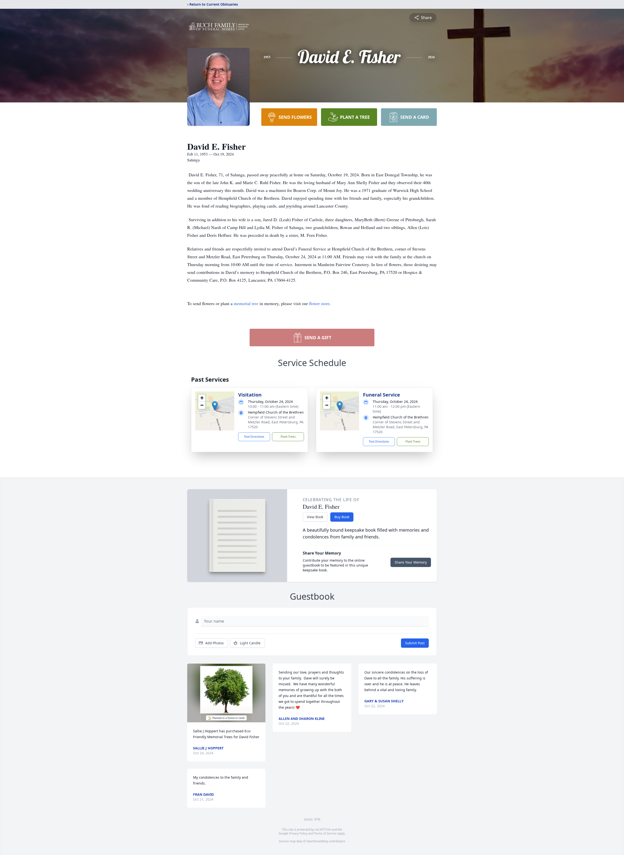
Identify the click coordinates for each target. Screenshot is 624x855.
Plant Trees (288, 437)
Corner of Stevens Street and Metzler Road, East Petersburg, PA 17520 (275, 422)
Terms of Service (325, 833)
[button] (215, 406)
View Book (315, 517)
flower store (319, 303)
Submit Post (415, 643)
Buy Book (341, 517)
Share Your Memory (411, 562)
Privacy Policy (298, 833)
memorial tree (246, 303)
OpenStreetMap (317, 841)
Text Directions (254, 437)
